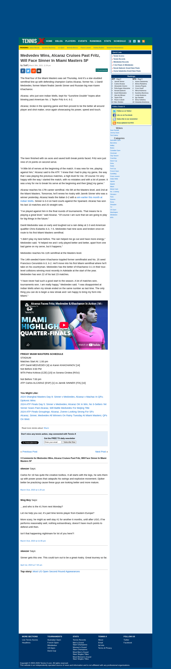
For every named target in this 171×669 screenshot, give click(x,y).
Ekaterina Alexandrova (115, 48)
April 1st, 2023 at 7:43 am (31, 565)
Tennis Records (119, 59)
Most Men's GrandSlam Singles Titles (81, 653)
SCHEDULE (120, 41)
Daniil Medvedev (120, 93)
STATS (107, 41)
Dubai (112, 166)
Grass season (115, 176)
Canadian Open (115, 150)
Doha (112, 163)
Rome (112, 202)
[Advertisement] (85, 18)
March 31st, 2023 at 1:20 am (32, 490)
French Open (114, 171)
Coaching (113, 158)
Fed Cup (113, 168)
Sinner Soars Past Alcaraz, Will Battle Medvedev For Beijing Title (54, 408)
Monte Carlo (114, 189)
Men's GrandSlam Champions (80, 644)
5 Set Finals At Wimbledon (123, 65)
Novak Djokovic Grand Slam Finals (126, 68)
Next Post (100, 451)
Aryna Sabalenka (141, 81)
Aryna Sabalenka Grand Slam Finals (127, 71)
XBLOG (59, 41)
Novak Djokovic (120, 91)
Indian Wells (114, 179)
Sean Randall (114, 130)
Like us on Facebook (124, 115)
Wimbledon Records (121, 62)
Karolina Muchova (48, 48)
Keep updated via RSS (125, 123)
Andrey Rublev (98, 48)
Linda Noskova (140, 95)
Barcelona (113, 143)
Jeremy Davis (114, 133)
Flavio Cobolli (86, 48)
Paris (112, 197)
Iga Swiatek (139, 97)
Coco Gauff (139, 88)
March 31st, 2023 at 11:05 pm (33, 541)
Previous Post (29, 451)
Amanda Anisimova (142, 102)
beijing (112, 145)
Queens (112, 199)
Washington (114, 212)
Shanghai (113, 204)
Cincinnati (113, 153)
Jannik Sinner (119, 81)
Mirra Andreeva (140, 91)
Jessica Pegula (140, 86)
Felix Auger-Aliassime (122, 88)
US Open (113, 210)
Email (100, 643)
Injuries (112, 181)
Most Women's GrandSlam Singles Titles (82, 658)
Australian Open (115, 140)
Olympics (113, 194)
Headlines (26, 643)
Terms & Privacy (105, 648)
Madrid (112, 184)
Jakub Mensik (34, 48)
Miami (46, 428)
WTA (111, 217)
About (100, 640)
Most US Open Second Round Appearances (56, 571)
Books (112, 148)
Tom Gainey (114, 135)
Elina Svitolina (140, 100)
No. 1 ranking (114, 191)
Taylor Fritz (118, 97)
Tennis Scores (118, 56)
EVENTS (82, 41)
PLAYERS (70, 41)
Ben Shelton (118, 102)
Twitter (126, 640)
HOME (49, 41)
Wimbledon (113, 215)
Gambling (113, 173)
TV (111, 207)
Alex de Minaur (119, 95)
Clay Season (114, 155)
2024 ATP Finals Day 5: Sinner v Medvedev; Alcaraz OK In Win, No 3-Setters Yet (63, 404)
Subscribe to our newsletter (127, 119)
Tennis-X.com (46, 663)
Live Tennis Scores (30, 640)
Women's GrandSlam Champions (80, 648)
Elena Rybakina (141, 84)
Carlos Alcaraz (119, 84)
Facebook (128, 643)
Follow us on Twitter (124, 111)
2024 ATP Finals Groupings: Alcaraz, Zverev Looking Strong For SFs (57, 411)
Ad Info (101, 645)
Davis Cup (113, 161)
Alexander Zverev (120, 86)
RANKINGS (95, 41)
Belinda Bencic (72, 48)
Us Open (61, 48)
